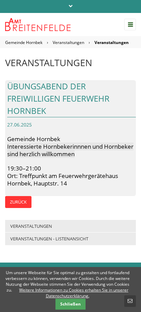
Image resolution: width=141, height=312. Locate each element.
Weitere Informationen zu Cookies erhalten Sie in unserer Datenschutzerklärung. (73, 293)
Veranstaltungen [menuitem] (31, 226)
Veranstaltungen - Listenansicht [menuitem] (49, 239)
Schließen (70, 304)
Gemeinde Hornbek (23, 42)
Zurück (18, 202)
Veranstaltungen (68, 42)
